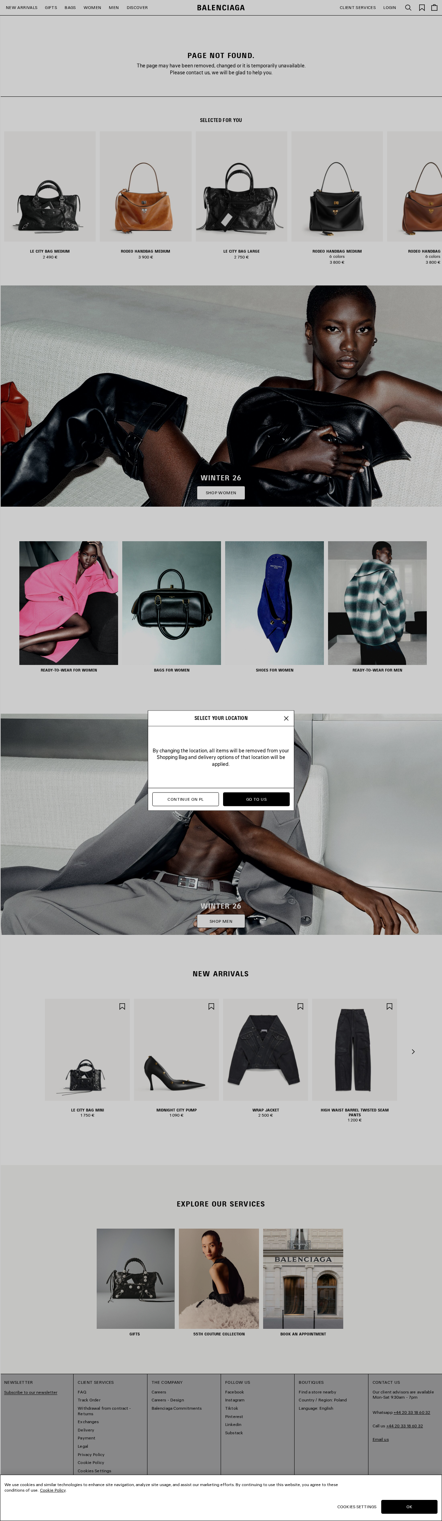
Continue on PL (185, 799)
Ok (409, 1506)
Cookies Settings (356, 1506)
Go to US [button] (256, 799)
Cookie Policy (53, 1490)
